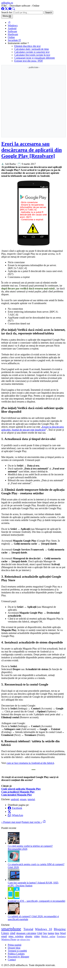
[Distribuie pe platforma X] (9, 811)
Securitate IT (14, 40)
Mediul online (48, 936)
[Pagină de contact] (10, 9)
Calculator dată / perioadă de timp (31, 49)
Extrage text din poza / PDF (28, 60)
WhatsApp (17, 815)
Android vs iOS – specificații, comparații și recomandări (36, 901)
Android (12, 28)
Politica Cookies (16, 953)
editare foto (25, 939)
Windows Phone (8, 939)
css (18, 939)
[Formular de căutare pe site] (13, 9)
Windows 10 (43, 929)
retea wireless (15, 936)
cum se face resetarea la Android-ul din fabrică (30, 763)
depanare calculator (26, 933)
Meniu (5, 16)
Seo (45, 933)
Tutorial (28, 929)
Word (63, 933)
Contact (12, 959)
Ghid (39, 933)
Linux (5, 933)
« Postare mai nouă (11, 822)
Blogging (60, 929)
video (37, 936)
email (4, 936)
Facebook (16, 808)
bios (57, 933)
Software (12, 31)
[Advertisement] (33, 103)
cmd (12, 933)
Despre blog (14, 947)
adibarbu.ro (7, 2)
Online (11, 37)
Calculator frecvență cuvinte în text (32, 55)
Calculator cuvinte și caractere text (31, 52)
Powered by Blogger (18, 956)
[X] (6, 9)
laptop (51, 933)
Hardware (13, 34)
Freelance (61, 936)
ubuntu (28, 936)
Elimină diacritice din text (27, 46)
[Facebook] (3, 9)
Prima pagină (14, 944)
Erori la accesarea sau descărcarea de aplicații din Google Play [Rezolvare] (31, 150)
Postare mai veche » (31, 822)
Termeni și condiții (17, 950)
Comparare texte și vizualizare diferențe (34, 57)
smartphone (11, 928)
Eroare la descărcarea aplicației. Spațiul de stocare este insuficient (32, 428)
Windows (13, 25)
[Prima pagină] (9, 22)
